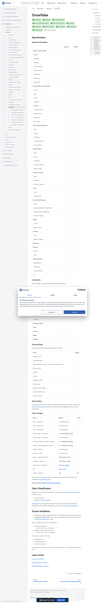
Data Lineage (37, 19)
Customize (51, 312)
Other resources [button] (62, 3)
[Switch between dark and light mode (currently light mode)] (101, 3)
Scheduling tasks (38, 30)
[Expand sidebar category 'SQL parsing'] (24, 142)
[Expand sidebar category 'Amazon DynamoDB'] (24, 45)
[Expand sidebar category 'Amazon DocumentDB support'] (24, 42)
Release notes (51, 3)
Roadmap (73, 3)
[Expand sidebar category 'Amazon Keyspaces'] (24, 47)
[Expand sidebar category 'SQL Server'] (24, 35)
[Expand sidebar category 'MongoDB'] (24, 92)
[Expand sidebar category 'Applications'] (24, 30)
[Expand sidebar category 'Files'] (24, 135)
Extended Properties (51, 30)
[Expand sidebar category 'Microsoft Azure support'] (24, 90)
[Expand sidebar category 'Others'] (24, 140)
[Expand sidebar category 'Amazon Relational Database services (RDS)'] (24, 50)
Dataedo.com (92, 3)
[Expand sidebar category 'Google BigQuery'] (24, 72)
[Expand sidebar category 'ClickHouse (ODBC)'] (24, 62)
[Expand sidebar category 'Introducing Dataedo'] (25, 13)
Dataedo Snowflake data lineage (51, 483)
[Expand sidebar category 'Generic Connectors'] (24, 145)
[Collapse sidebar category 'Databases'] (24, 32)
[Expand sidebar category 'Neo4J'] (24, 97)
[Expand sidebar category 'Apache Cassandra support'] (24, 55)
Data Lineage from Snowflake (39, 562)
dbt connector (62, 469)
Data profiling (98, 19)
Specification (96, 12)
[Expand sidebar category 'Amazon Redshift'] (24, 52)
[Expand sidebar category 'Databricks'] (24, 65)
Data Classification (97, 26)
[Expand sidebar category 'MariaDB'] (24, 85)
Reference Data (61, 26)
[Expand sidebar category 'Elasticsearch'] (24, 67)
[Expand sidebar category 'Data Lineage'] (25, 162)
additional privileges (72, 505)
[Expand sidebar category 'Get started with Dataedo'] (25, 16)
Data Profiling (37, 26)
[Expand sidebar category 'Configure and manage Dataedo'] (25, 20)
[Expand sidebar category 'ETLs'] (24, 132)
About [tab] (75, 295)
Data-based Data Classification (41, 23)
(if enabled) (48, 500)
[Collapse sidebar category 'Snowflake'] (24, 107)
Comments (97, 17)
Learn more (95, 32)
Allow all (74, 312)
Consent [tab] (29, 295)
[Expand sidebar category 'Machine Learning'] (24, 147)
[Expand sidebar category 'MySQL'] (24, 95)
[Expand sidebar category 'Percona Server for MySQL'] (24, 100)
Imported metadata (98, 15)
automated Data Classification (68, 492)
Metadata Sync (72, 26)
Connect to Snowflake (37, 559)
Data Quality (71, 23)
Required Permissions (42, 519)
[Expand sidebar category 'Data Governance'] (25, 154)
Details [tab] (52, 295)
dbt (34, 469)
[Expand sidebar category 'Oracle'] (24, 37)
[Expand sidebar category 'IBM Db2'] (24, 80)
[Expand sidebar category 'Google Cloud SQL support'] (24, 75)
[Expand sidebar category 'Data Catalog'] (25, 150)
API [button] (42, 3)
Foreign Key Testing (49, 26)
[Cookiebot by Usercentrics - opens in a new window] (78, 290)
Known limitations (97, 29)
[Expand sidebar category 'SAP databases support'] (24, 105)
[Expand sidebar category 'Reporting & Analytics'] (24, 137)
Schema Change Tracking (58, 23)
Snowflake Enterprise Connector (40, 566)
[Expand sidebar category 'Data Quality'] (25, 158)
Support (82, 3)
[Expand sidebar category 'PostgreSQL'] (24, 102)
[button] (12, 165)
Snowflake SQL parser (45, 479)
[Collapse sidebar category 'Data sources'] (25, 24)
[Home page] (33, 8)
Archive (40, 597)
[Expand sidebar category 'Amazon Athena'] (24, 40)
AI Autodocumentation (59, 19)
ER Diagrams (47, 19)
